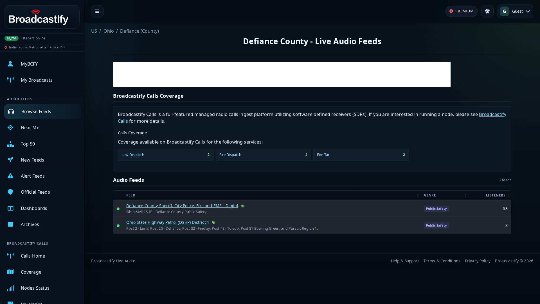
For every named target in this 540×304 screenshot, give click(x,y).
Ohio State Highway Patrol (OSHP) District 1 (167, 222)
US (94, 31)
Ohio (109, 31)
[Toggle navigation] (97, 11)
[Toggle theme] (487, 11)
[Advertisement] (282, 74)
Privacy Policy (477, 260)
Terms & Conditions (442, 260)
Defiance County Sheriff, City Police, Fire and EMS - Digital (182, 205)
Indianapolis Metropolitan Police (33, 47)
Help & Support (405, 260)
